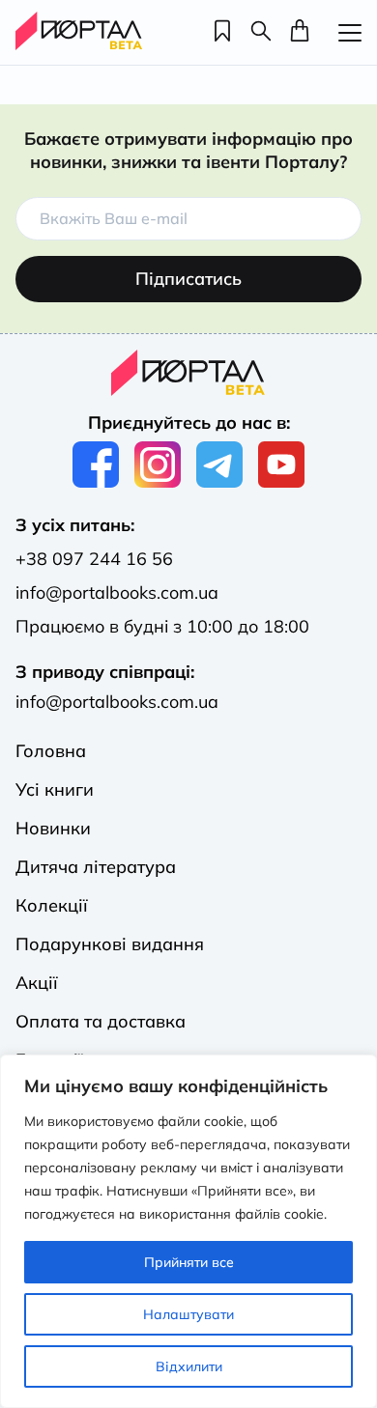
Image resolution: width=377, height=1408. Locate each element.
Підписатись (188, 279)
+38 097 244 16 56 (94, 559)
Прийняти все (189, 1262)
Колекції (51, 905)
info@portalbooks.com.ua (116, 592)
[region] (188, 1231)
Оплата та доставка (100, 1021)
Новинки (53, 828)
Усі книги (54, 789)
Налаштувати (188, 1314)
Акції (36, 983)
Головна (50, 751)
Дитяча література (95, 867)
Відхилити (189, 1366)
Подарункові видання (109, 944)
